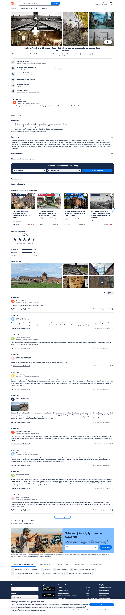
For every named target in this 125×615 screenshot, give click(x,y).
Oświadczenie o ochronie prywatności (41, 556)
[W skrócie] (112, 120)
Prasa (87, 595)
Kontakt (60, 587)
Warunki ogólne (62, 598)
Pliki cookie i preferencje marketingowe (68, 595)
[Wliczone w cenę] (112, 154)
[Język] (104, 2)
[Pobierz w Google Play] (48, 589)
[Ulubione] (97, 2)
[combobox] (34, 3)
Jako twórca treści (104, 590)
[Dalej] (113, 210)
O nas (88, 587)
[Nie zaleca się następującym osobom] (112, 159)
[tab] (23, 564)
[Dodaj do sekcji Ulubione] (33, 194)
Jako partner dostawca (105, 587)
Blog (87, 593)
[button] (62, 51)
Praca (87, 590)
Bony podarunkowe (91, 598)
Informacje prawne (63, 590)
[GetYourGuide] (13, 3)
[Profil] (111, 2)
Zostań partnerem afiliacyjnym (104, 594)
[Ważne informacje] (112, 184)
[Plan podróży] (112, 115)
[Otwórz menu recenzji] (112, 301)
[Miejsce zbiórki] (112, 179)
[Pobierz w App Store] (48, 595)
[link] (23, 210)
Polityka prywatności (63, 593)
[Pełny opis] (112, 137)
